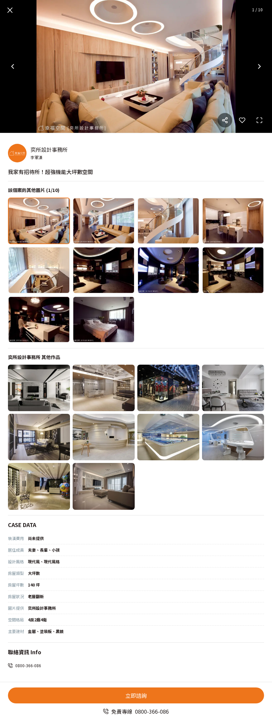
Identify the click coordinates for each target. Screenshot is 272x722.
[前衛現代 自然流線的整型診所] (233, 437)
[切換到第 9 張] (39, 319)
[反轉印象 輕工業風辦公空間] (104, 388)
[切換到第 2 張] (104, 221)
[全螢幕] (259, 120)
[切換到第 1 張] (39, 221)
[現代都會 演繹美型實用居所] (39, 437)
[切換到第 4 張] (233, 221)
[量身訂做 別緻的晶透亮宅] (104, 486)
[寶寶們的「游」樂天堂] (168, 437)
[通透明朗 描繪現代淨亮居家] (233, 388)
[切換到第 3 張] (168, 221)
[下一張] (259, 66)
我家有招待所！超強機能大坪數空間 (50, 172)
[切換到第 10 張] (104, 319)
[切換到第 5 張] (39, 270)
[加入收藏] (242, 120)
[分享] (225, 120)
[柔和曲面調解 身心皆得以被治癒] (104, 437)
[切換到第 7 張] (168, 270)
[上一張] (12, 66)
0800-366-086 (28, 665)
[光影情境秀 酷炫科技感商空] (168, 388)
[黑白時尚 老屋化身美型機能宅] (39, 388)
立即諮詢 (136, 695)
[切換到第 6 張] (104, 270)
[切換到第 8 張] (233, 270)
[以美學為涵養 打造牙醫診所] (39, 486)
